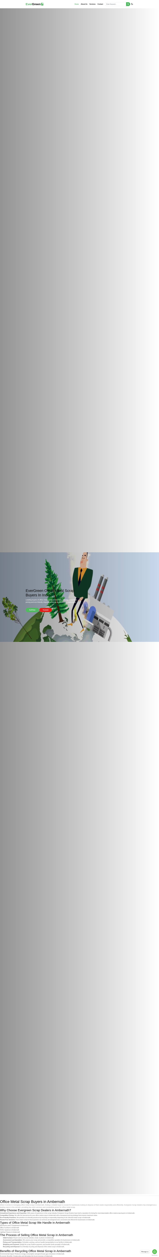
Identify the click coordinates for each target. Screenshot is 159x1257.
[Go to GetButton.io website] (155, 1255)
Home (77, 4)
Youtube (46, 610)
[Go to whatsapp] (154, 1251)
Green (33, 4)
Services (92, 4)
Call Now (32, 610)
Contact (100, 4)
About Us (84, 4)
